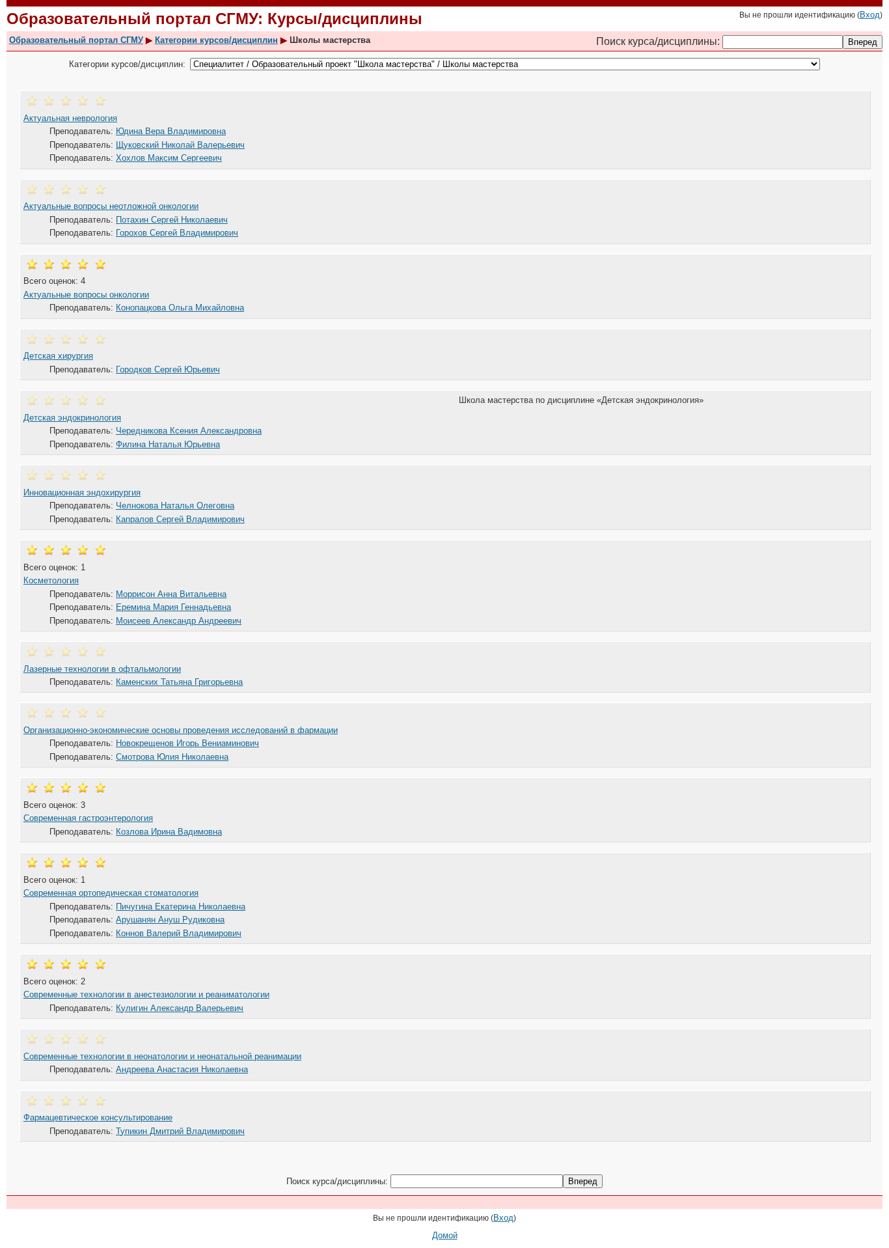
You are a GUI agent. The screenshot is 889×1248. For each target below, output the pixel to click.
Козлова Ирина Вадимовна (169, 832)
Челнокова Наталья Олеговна (175, 505)
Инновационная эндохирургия (82, 492)
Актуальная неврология (70, 118)
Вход (870, 15)
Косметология (51, 580)
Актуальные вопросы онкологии (86, 294)
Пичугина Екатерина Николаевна (180, 906)
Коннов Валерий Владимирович (178, 933)
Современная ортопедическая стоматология (110, 893)
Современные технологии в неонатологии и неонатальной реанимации (162, 1056)
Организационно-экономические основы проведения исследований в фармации (180, 730)
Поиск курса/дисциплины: (659, 41)
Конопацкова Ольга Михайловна (180, 307)
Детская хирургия (58, 356)
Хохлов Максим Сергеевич (169, 158)
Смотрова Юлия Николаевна (172, 757)
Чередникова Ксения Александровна (189, 431)
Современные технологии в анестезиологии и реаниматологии (146, 994)
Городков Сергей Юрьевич (168, 369)
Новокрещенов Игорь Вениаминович (187, 743)
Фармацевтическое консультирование (97, 1117)
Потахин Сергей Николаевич (172, 220)
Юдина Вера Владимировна (171, 131)
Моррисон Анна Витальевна (171, 594)
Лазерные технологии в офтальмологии (102, 669)
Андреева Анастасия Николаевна (182, 1069)
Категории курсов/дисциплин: (127, 64)
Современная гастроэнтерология (88, 818)
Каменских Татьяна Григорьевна (179, 682)
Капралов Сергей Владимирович (180, 519)
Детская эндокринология (72, 418)
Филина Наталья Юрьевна (168, 444)
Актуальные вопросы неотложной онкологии (110, 206)
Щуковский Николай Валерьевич (180, 145)
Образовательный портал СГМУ (76, 40)
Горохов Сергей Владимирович (177, 233)
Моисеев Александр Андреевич (178, 621)
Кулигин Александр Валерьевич (179, 1008)
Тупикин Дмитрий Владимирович (180, 1131)
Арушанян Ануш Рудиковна (170, 919)
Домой (445, 1235)
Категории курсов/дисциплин (216, 40)
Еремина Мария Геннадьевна (173, 607)
